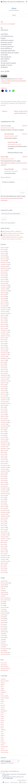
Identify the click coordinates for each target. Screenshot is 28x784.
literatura (3, 607)
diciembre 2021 (4, 352)
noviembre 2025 (4, 264)
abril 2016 (3, 480)
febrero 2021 (3, 371)
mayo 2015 (3, 501)
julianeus (3, 157)
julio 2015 (3, 497)
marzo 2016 (3, 482)
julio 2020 (3, 384)
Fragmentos (3, 594)
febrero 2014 (3, 529)
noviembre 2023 (4, 309)
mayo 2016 (3, 478)
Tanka (2, 639)
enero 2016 (3, 486)
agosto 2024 (3, 292)
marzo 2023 (3, 324)
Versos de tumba (4, 654)
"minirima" (3, 581)
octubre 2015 (4, 491)
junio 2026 (3, 251)
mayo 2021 (3, 366)
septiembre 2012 (4, 561)
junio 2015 (3, 499)
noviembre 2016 (4, 467)
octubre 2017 (4, 446)
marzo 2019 (3, 414)
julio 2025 (3, 272)
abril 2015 (3, 503)
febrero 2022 (4, 349)
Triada (2, 646)
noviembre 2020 (4, 377)
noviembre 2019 (4, 399)
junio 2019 (3, 409)
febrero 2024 (4, 304)
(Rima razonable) (5, 583)
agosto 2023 (3, 315)
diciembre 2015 (4, 488)
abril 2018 (3, 435)
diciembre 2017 (4, 443)
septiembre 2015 (4, 493)
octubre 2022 (4, 334)
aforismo (3, 585)
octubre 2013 (4, 536)
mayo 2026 (3, 253)
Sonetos (2, 637)
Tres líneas (3, 645)
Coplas (2, 590)
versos (16, 103)
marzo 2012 (3, 572)
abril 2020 (3, 390)
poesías (2, 622)
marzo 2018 (3, 437)
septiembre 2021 (4, 358)
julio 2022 (3, 339)
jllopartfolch (12, 24)
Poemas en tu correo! (7, 210)
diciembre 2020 (4, 375)
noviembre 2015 (4, 490)
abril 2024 (3, 300)
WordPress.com (4, 670)
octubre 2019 (4, 401)
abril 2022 (3, 345)
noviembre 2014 (4, 512)
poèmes (2, 615)
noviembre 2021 (4, 354)
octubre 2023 (4, 311)
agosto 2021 (3, 360)
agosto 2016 (3, 473)
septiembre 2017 (4, 448)
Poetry (2, 630)
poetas (2, 628)
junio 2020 (3, 386)
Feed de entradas (5, 666)
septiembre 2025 (4, 268)
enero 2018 (3, 441)
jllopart (14, 8)
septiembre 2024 (4, 290)
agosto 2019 (3, 405)
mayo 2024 (3, 298)
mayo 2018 (3, 433)
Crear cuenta (4, 663)
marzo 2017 (3, 459)
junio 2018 (3, 431)
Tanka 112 (4, 111)
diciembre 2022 (4, 330)
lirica (2, 605)
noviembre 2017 (4, 444)
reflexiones (6, 103)
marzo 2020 (3, 392)
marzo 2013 (3, 550)
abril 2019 (3, 413)
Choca (2, 588)
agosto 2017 (3, 450)
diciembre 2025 (4, 262)
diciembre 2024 (4, 285)
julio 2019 (3, 407)
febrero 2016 (3, 484)
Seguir (3, 218)
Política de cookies (10, 778)
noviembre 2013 (4, 535)
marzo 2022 (3, 347)
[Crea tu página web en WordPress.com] (14, 1)
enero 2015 (3, 508)
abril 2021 (3, 367)
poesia (2, 624)
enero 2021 (3, 373)
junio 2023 (3, 319)
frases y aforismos (5, 600)
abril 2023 (3, 322)
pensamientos (23, 101)
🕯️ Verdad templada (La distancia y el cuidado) (12, 237)
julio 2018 (3, 429)
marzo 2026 (3, 257)
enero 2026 (3, 260)
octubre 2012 (4, 559)
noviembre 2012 (4, 557)
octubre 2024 (4, 289)
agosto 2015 (3, 495)
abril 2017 (3, 458)
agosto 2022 (3, 337)
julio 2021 (3, 362)
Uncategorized (12, 103)
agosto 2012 (3, 563)
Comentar (22, 192)
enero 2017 (3, 463)
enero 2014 (3, 531)
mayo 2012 (3, 568)
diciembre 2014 (4, 510)
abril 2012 (3, 570)
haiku (2, 601)
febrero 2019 (3, 416)
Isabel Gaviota (4, 126)
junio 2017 (3, 454)
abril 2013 (3, 548)
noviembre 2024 (4, 287)
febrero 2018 (3, 439)
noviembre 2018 (4, 422)
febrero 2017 (3, 461)
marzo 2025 (3, 279)
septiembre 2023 (4, 313)
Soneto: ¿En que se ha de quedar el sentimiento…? (20, 113)
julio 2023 (3, 317)
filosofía (14, 101)
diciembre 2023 (4, 307)
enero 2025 (3, 283)
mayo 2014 (3, 523)
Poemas (2, 103)
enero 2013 (3, 553)
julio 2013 (3, 542)
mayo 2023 (3, 321)
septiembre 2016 (4, 471)
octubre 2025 (4, 266)
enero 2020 (3, 396)
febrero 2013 (3, 551)
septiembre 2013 (4, 538)
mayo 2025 (3, 275)
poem (2, 616)
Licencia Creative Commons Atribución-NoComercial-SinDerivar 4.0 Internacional (13, 81)
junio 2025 (3, 274)
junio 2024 (3, 296)
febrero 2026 (4, 259)
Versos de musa (4, 652)
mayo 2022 (3, 343)
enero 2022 (3, 351)
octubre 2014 (4, 514)
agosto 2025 (3, 270)
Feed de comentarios (5, 668)
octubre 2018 (4, 424)
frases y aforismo (5, 598)
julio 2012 (3, 565)
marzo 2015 (3, 505)
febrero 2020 (4, 394)
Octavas (2, 609)
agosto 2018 (3, 428)
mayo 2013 (3, 546)
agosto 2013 (3, 540)
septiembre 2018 (4, 426)
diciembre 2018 (4, 420)
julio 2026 (3, 249)
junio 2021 (3, 364)
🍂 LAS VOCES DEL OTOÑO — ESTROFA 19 (11, 231)
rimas (2, 633)
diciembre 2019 (4, 398)
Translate (11, 763)
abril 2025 (3, 277)
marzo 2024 (3, 302)
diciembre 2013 (4, 533)
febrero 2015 (3, 506)
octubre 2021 (4, 356)
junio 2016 (3, 476)
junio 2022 (3, 341)
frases (2, 596)
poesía (2, 620)
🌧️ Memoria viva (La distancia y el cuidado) (11, 239)
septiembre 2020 (4, 381)
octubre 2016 (4, 469)
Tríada (2, 641)
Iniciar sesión (4, 664)
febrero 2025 (3, 281)
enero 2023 (3, 328)
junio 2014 (3, 521)
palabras (18, 101)
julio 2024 (3, 294)
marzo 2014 (3, 527)
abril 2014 (3, 525)
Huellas (2, 603)
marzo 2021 (3, 369)
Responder (24, 125)
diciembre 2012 (4, 555)
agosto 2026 (3, 247)
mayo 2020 (3, 388)
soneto (2, 635)
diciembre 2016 (4, 465)
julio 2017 (3, 452)
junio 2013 (3, 544)
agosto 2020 (3, 382)
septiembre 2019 (4, 403)
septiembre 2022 (4, 336)
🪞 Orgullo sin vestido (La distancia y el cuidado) (12, 233)
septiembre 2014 (4, 516)
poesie (2, 626)
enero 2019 (3, 418)
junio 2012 (3, 567)
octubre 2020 (4, 379)
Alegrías (3, 586)
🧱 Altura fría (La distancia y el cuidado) (10, 235)
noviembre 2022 (4, 332)
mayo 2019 (3, 411)
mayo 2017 (3, 456)
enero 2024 (3, 305)
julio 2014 (3, 520)
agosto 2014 (3, 518)
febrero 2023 (3, 326)
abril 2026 (3, 255)
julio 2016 (3, 474)
